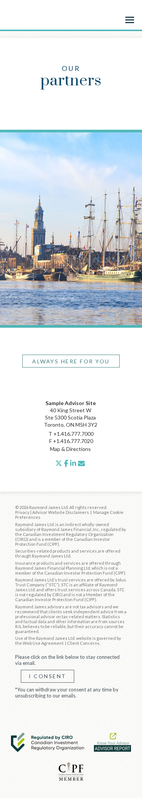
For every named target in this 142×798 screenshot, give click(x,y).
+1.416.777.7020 (73, 441)
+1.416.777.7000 (73, 433)
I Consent (47, 676)
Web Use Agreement (43, 643)
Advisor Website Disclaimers (60, 512)
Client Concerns (83, 643)
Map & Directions (70, 449)
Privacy (22, 512)
